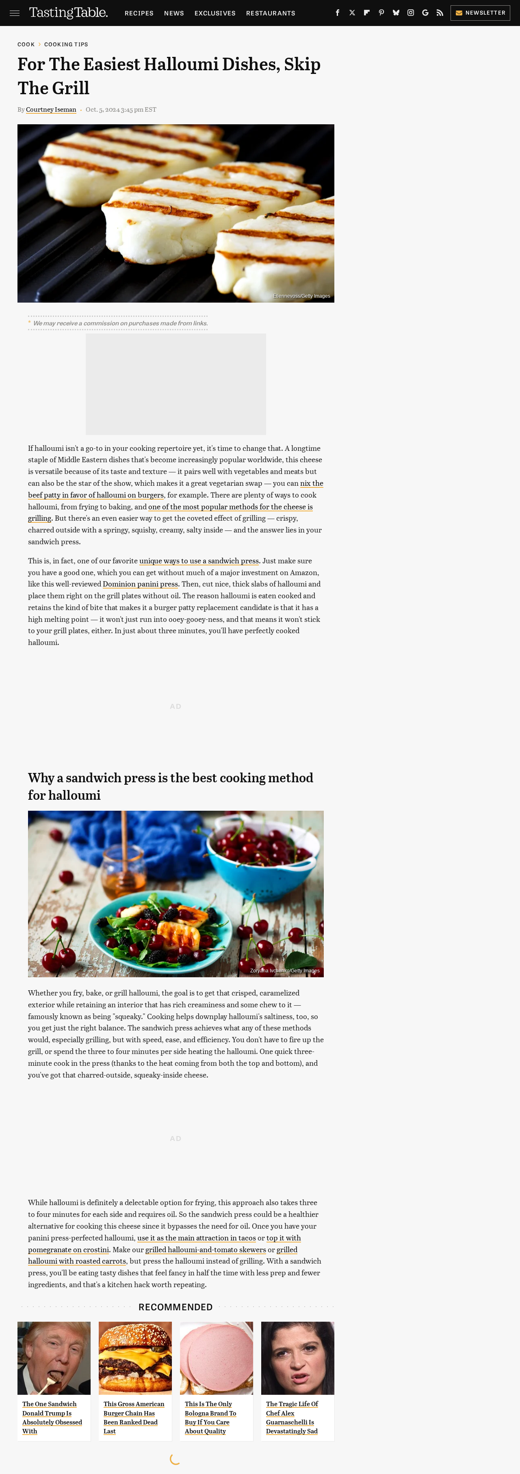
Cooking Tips (66, 44)
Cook (26, 44)
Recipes (139, 12)
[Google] (425, 14)
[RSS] (440, 14)
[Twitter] (352, 14)
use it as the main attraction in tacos (196, 1237)
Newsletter (486, 12)
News (174, 12)
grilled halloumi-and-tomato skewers (205, 1249)
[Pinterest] (381, 14)
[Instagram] (411, 14)
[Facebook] (338, 14)
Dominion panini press (140, 583)
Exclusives (215, 12)
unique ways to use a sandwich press (199, 560)
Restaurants (270, 12)
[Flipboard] (367, 14)
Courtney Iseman (51, 109)
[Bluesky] (396, 14)
